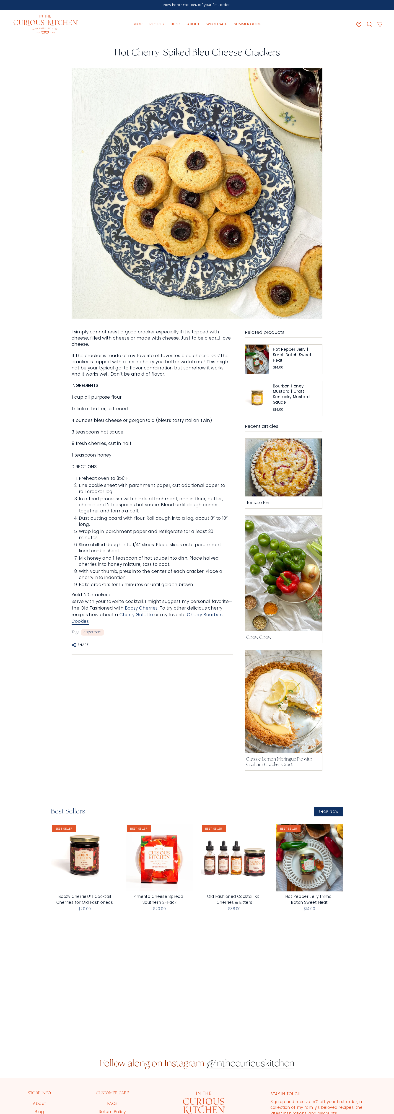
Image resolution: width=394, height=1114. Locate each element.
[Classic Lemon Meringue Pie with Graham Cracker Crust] (283, 701)
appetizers (92, 632)
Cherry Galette (136, 615)
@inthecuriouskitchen (250, 1064)
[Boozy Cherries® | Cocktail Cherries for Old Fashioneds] (85, 857)
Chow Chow (258, 637)
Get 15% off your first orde (205, 4)
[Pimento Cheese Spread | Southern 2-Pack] (159, 857)
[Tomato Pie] (283, 467)
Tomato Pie (257, 503)
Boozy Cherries (141, 608)
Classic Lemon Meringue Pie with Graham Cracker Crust (279, 762)
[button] (137, 24)
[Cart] (380, 24)
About (39, 1103)
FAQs (112, 1103)
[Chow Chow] (283, 573)
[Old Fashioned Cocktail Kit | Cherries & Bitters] (234, 857)
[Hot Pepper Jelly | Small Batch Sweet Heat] (309, 857)
